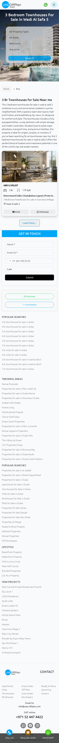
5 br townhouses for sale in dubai (18, 341)
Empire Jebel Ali (10, 605)
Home (6, 89)
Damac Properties (10, 536)
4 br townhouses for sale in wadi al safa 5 (21, 364)
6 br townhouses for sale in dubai (18, 336)
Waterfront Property (12, 557)
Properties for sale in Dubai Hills (17, 435)
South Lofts (7, 601)
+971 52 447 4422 (29, 717)
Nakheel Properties (11, 531)
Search (29, 58)
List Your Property (10, 575)
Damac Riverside (10, 384)
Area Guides (27, 686)
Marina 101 (7, 648)
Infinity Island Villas (11, 615)
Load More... (30, 222)
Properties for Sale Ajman (14, 508)
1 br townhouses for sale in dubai (18, 369)
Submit (29, 277)
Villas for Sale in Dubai (12, 494)
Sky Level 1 (7, 591)
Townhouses (8, 693)
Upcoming (46, 689)
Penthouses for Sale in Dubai (16, 498)
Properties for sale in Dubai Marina (18, 393)
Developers (27, 697)
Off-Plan (26, 689)
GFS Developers (9, 540)
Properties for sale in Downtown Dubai (20, 398)
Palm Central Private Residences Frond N (21, 587)
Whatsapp (44, 212)
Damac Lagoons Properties (15, 431)
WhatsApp (30, 296)
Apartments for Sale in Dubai (16, 484)
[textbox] (29, 31)
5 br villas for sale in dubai (14, 350)
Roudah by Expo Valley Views (16, 638)
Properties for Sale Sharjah (14, 512)
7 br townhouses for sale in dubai (18, 345)
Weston (5, 624)
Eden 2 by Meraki (10, 634)
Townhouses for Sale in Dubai (16, 489)
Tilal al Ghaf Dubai (10, 417)
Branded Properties (11, 571)
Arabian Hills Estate (11, 403)
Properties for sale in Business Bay (18, 449)
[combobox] (29, 32)
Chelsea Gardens (10, 610)
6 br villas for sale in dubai (14, 355)
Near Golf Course (10, 566)
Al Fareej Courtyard (11, 652)
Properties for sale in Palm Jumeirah (19, 426)
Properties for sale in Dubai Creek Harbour (22, 459)
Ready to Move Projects (13, 526)
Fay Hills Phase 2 (10, 643)
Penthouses (7, 697)
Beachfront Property (12, 552)
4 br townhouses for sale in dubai (18, 327)
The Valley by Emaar (12, 440)
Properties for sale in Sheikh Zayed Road (21, 475)
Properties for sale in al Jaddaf (16, 470)
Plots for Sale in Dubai (12, 503)
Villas (4, 689)
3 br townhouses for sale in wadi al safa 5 (21, 359)
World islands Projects (12, 412)
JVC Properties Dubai (12, 445)
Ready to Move (48, 686)
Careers (45, 693)
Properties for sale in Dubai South (18, 454)
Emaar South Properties (13, 421)
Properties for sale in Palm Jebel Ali (19, 389)
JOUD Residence (10, 596)
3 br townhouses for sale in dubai (18, 322)
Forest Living (8, 407)
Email (17, 212)
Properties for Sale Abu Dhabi (16, 517)
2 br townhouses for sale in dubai (18, 331)
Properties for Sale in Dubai (15, 480)
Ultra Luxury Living (11, 561)
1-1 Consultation (29, 305)
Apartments (7, 686)
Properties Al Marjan (12, 522)
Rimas (5, 620)
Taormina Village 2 (11, 629)
